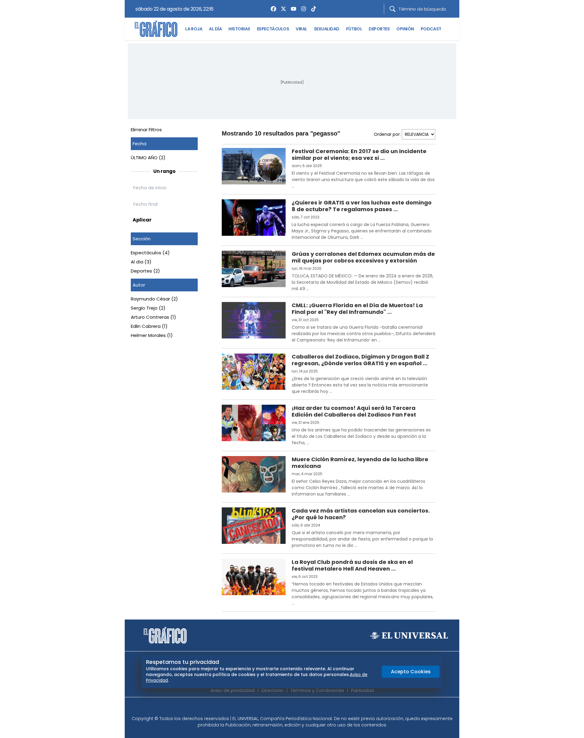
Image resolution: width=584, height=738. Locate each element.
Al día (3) (141, 262)
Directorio (272, 690)
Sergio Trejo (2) (148, 308)
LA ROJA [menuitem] (193, 29)
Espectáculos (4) (150, 252)
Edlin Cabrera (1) (149, 326)
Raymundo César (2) (154, 299)
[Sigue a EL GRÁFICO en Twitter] (290, 708)
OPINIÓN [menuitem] (405, 29)
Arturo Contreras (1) (153, 317)
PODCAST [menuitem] (431, 29)
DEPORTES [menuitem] (379, 29)
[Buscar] (392, 8)
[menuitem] (272, 9)
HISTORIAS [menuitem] (239, 29)
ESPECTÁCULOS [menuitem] (273, 29)
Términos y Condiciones (317, 690)
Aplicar (142, 219)
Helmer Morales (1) (152, 335)
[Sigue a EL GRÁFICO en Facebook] (285, 708)
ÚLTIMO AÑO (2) (148, 157)
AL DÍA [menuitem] (215, 29)
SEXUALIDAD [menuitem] (326, 29)
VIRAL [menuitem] (301, 29)
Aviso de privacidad (232, 690)
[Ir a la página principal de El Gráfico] (156, 29)
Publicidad (362, 690)
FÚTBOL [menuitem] (354, 29)
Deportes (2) (145, 271)
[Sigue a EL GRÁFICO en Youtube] (298, 708)
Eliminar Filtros (146, 129)
